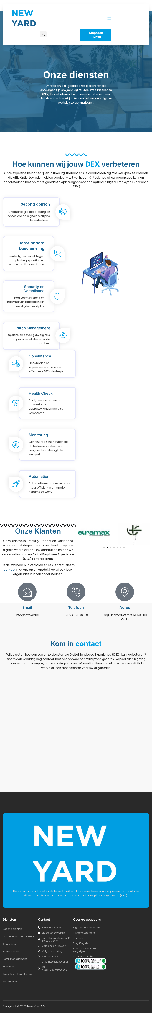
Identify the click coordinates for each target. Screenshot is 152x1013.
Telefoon (76, 607)
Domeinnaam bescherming (19, 936)
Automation (10, 981)
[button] (109, 18)
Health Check (11, 951)
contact (10, 569)
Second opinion (12, 929)
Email (27, 607)
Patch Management (15, 959)
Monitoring (9, 966)
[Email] (27, 592)
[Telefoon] (76, 592)
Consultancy (10, 944)
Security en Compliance (17, 974)
